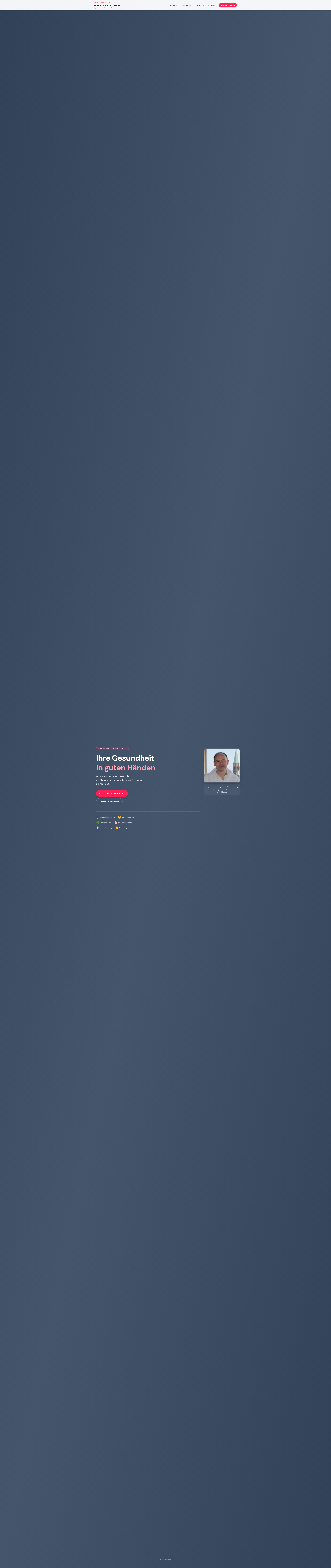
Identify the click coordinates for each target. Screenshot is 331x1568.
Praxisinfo (200, 5)
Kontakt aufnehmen (109, 801)
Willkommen (173, 5)
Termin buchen (228, 5)
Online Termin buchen (113, 793)
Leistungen (186, 5)
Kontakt (211, 5)
